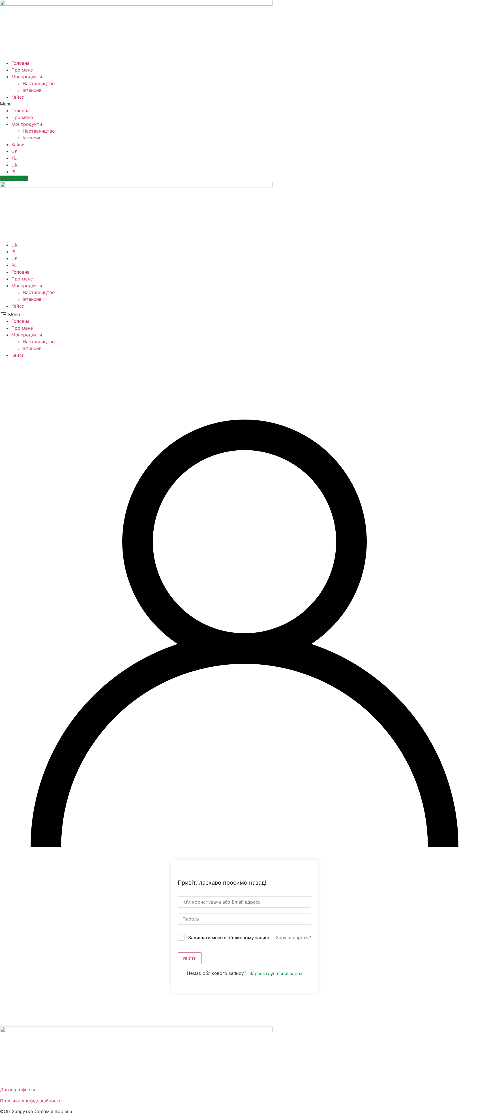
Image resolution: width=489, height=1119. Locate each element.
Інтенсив (32, 90)
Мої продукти (26, 76)
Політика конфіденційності (30, 1100)
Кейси (18, 97)
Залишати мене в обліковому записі (228, 937)
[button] (244, 103)
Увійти (190, 958)
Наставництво (39, 83)
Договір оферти (17, 1089)
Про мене (22, 70)
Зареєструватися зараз (275, 973)
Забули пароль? (293, 937)
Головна (20, 63)
